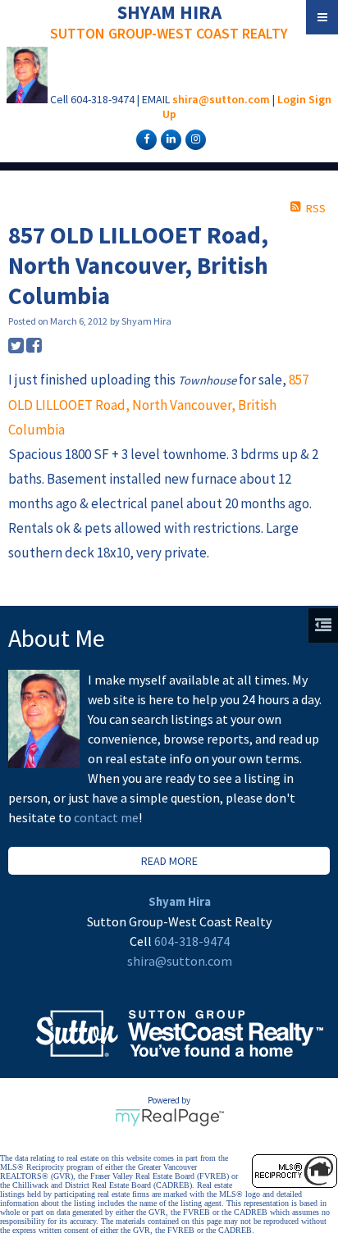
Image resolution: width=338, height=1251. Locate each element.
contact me (106, 817)
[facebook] (144, 138)
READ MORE (169, 860)
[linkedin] (169, 138)
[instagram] (193, 138)
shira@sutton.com (221, 99)
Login (291, 99)
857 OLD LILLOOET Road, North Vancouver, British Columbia (158, 405)
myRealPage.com (169, 1117)
